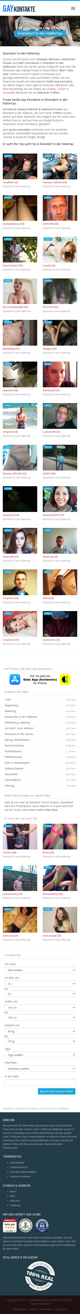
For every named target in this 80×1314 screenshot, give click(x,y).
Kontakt (33, 1309)
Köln (12, 1196)
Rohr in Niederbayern (40, 762)
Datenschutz (45, 1309)
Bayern (35, 1108)
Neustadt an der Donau (40, 734)
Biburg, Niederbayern (40, 739)
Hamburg (15, 1205)
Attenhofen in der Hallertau (40, 716)
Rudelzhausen (40, 751)
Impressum (61, 1309)
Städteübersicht (18, 1167)
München (15, 1200)
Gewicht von (12, 1025)
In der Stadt (12, 1076)
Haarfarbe (11, 1062)
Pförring (40, 785)
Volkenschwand (40, 768)
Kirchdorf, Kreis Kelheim (40, 728)
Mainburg (40, 711)
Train (40, 699)
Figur (8, 1049)
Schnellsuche (17, 1162)
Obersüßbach (40, 780)
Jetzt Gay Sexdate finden (58, 1091)
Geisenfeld (40, 774)
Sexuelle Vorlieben (20, 1176)
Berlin (13, 1191)
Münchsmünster (40, 745)
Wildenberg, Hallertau (40, 722)
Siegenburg (40, 705)
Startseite (8, 1108)
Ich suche (10, 964)
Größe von (11, 1001)
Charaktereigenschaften (23, 1171)
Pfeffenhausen (40, 757)
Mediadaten (19, 1309)
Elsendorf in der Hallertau (17, 187)
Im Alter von (12, 977)
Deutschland (22, 1108)
